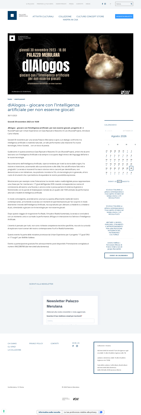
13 (119, 160)
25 (110, 168)
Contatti (79, 4)
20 (119, 164)
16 (131, 160)
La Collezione (14, 350)
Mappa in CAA (70, 20)
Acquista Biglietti (124, 16)
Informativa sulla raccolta (49, 412)
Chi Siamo (12, 344)
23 (131, 164)
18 (110, 164)
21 (123, 164)
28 (110, 151)
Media (88, 4)
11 (110, 160)
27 (106, 151)
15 (127, 160)
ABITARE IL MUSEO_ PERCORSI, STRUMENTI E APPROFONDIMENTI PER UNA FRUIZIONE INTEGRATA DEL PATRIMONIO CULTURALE (114, 228)
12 (114, 160)
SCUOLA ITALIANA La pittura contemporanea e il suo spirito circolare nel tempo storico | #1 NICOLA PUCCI (114, 194)
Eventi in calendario (119, 255)
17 (106, 164)
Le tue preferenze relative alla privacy (80, 412)
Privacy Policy (36, 344)
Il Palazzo (30, 4)
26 (114, 168)
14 (123, 160)
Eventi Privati (61, 4)
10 (106, 160)
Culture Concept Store (90, 17)
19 (114, 164)
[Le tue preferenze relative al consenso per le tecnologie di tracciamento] (4, 411)
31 (123, 151)
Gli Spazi (12, 347)
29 (115, 151)
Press (71, 4)
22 (127, 164)
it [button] (110, 4)
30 (119, 151)
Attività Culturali (43, 17)
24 (106, 168)
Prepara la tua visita (45, 4)
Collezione (65, 17)
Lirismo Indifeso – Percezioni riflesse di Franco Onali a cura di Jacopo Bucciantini (114, 246)
